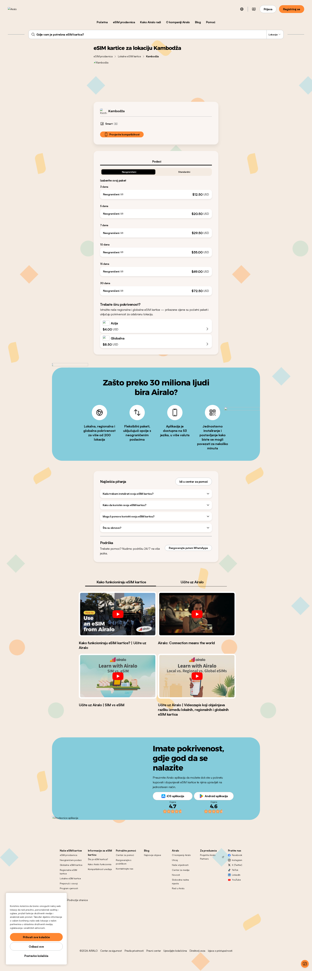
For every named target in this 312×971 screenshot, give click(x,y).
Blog (198, 22)
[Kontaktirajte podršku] (305, 964)
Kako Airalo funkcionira (99, 864)
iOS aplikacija (175, 796)
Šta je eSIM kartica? (98, 859)
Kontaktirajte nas (124, 868)
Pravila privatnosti (134, 950)
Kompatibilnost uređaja (100, 869)
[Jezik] (242, 9)
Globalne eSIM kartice (71, 865)
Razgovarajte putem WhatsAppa (188, 548)
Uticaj (175, 860)
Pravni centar (153, 950)
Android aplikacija (216, 796)
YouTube (236, 879)
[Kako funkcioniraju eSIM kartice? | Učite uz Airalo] (117, 614)
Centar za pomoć (125, 855)
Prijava (268, 9)
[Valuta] (254, 9)
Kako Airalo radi (150, 22)
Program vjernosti (69, 888)
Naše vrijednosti (180, 865)
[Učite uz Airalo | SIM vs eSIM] (117, 676)
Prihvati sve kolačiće (36, 937)
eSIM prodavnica (124, 22)
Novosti (176, 874)
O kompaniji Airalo (178, 22)
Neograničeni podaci (71, 860)
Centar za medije (180, 870)
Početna (102, 22)
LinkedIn (236, 874)
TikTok (235, 870)
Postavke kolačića (36, 956)
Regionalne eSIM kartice (68, 872)
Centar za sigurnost (111, 950)
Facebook (237, 855)
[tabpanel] (156, 230)
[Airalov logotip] (17, 9)
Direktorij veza (197, 950)
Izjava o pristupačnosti (220, 950)
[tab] (156, 161)
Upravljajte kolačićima (175, 950)
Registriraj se (291, 9)
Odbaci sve (36, 946)
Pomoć (210, 22)
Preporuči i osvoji (69, 883)
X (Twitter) (237, 865)
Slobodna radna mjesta (180, 881)
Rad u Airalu (178, 888)
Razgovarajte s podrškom (123, 862)
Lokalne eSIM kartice (129, 56)
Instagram (237, 860)
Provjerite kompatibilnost (124, 134)
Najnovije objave (152, 855)
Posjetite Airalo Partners (207, 857)
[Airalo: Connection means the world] (196, 614)
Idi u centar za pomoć (193, 481)
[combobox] (156, 34)
